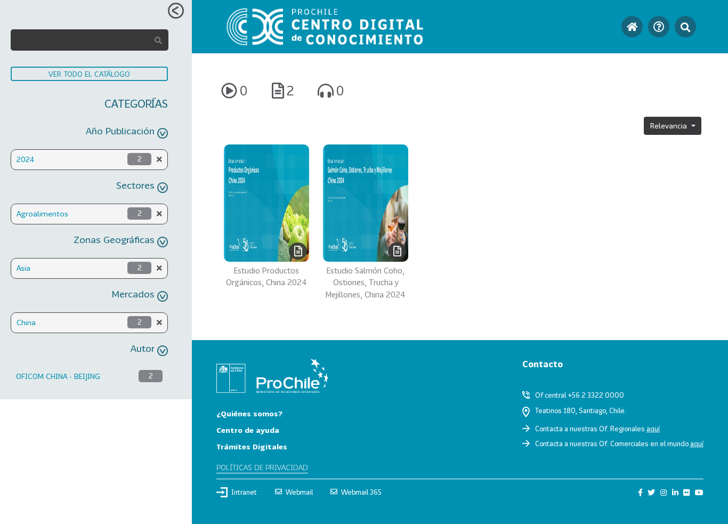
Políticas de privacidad (262, 467)
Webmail (299, 492)
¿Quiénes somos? (249, 413)
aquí (653, 428)
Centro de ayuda (247, 429)
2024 (25, 159)
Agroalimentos (42, 213)
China (26, 322)
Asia (23, 267)
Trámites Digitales (251, 446)
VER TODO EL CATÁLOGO (89, 73)
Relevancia (669, 125)
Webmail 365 (361, 492)
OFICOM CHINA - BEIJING (58, 376)
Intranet (244, 492)
